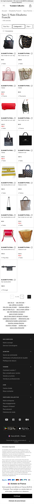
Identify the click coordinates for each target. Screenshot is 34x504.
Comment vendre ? (9, 370)
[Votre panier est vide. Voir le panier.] (30, 5)
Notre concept (8, 343)
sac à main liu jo (9, 309)
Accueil (4, 11)
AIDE (4, 385)
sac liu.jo (11, 302)
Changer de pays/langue (17, 501)
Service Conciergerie (10, 345)
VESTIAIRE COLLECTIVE (11, 397)
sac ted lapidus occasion (16, 312)
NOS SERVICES (8, 339)
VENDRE (5, 367)
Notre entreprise (8, 400)
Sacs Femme (27, 11)
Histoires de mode (9, 412)
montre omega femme (16, 323)
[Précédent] (12, 297)
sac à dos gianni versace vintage (16, 316)
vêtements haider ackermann (15, 321)
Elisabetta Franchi (15, 11)
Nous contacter (8, 391)
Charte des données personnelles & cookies (16, 441)
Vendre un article (9, 376)
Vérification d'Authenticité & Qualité (15, 358)
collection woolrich (9, 319)
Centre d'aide (7, 388)
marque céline (24, 307)
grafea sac (22, 325)
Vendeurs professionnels (11, 379)
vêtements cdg (23, 319)
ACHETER (6, 351)
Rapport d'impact (9, 406)
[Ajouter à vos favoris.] (15, 54)
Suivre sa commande (10, 355)
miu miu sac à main (10, 307)
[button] (30, 5)
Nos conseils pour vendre (11, 373)
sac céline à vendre (16, 305)
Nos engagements (9, 403)
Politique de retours (9, 361)
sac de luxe (20, 302)
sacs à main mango (16, 314)
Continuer (17, 496)
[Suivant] (22, 297)
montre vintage (11, 325)
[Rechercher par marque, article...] (4, 5)
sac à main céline (23, 309)
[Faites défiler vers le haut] (29, 297)
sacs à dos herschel (17, 328)
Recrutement (7, 409)
